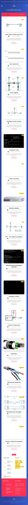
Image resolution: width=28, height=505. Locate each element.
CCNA (14, 6)
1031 (19, 36)
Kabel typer (14, 353)
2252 (19, 151)
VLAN (22, 49)
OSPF (22, 19)
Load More (14, 454)
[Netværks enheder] (4, 484)
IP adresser (17, 462)
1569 (19, 65)
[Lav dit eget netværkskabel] (5, 465)
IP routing (21, 462)
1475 (19, 94)
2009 (20, 413)
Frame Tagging (14, 92)
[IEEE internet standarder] (4, 488)
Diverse (22, 250)
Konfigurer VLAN (14, 150)
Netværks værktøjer (18, 466)
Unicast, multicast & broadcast (14, 441)
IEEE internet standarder (14, 382)
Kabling (16, 463)
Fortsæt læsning (14, 71)
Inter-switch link (14, 64)
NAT (19, 463)
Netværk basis (21, 193)
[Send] (9, 14)
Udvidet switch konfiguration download (7, 476)
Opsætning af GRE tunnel (9, 469)
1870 (20, 326)
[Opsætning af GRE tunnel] (5, 469)
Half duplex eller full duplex (14, 412)
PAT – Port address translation (14, 236)
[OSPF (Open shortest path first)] (5, 461)
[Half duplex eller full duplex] (4, 492)
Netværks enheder (14, 208)
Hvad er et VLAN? (14, 178)
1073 (19, 268)
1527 (20, 355)
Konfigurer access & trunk (14, 121)
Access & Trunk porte (14, 325)
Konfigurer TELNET (14, 296)
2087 (20, 238)
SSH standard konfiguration (9, 473)
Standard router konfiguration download (14, 266)
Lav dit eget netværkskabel (9, 465)
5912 (19, 180)
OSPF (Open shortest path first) (14, 34)
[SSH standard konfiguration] (5, 472)
